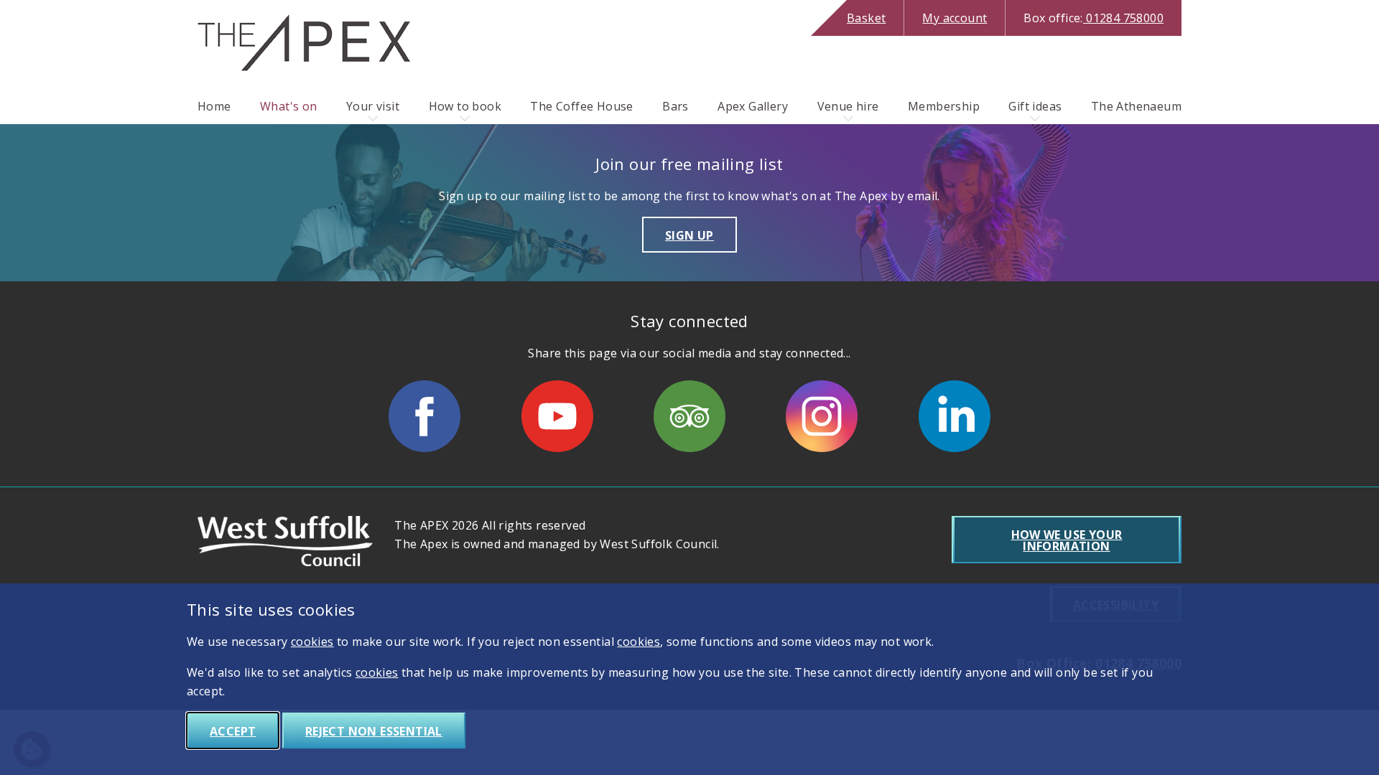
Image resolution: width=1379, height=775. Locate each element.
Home (214, 106)
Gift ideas (1035, 106)
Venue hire (848, 106)
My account (954, 18)
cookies (312, 641)
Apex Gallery (753, 106)
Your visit (372, 106)
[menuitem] (214, 106)
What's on (288, 106)
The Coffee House (581, 106)
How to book (465, 106)
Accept (233, 731)
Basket (866, 18)
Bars (675, 106)
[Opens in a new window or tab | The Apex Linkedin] (954, 416)
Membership (944, 106)
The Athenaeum (1136, 106)
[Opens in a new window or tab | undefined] (424, 416)
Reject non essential (373, 731)
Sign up (689, 235)
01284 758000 (1093, 18)
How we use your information (1067, 540)
